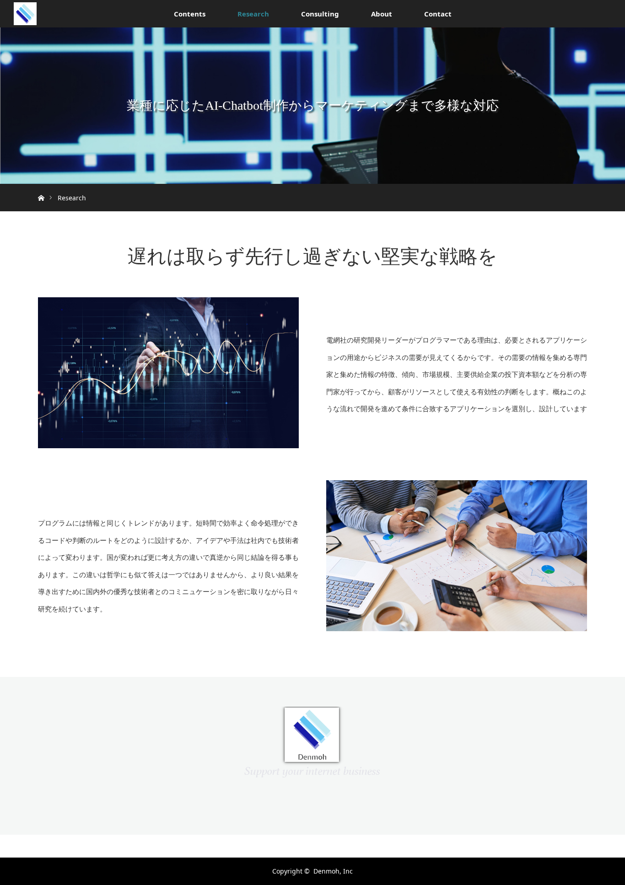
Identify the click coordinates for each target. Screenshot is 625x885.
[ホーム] (41, 187)
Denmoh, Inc (333, 871)
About (381, 13)
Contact (438, 13)
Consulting (320, 13)
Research (253, 13)
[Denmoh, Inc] (312, 772)
